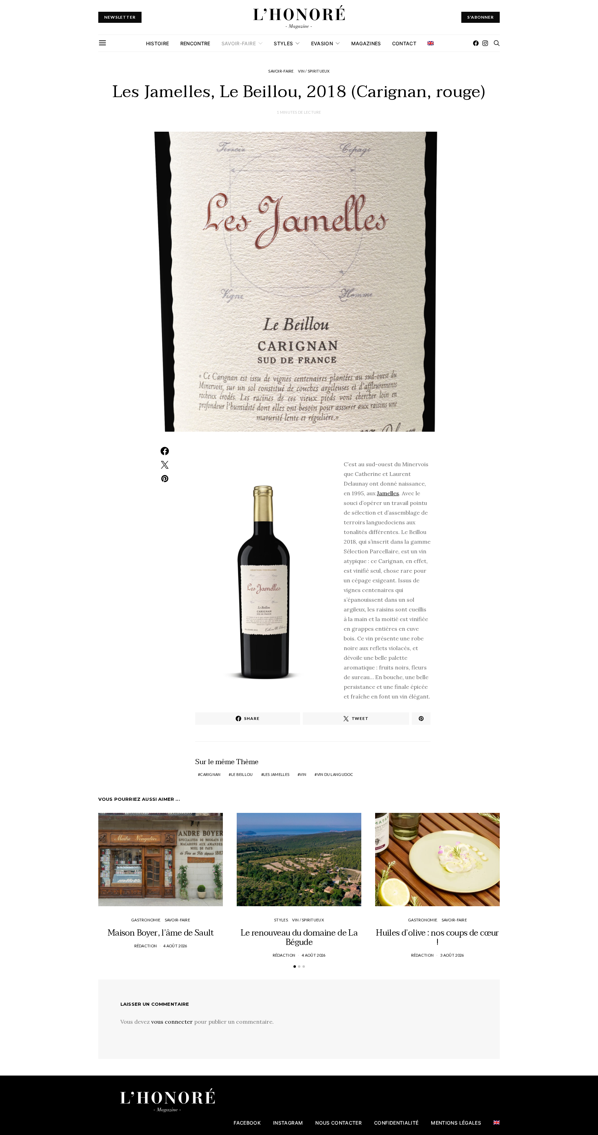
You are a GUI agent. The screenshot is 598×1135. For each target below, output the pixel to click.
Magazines (366, 43)
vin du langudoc (335, 774)
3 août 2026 (452, 955)
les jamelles (276, 774)
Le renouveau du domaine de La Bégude (299, 937)
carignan (210, 774)
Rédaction (145, 946)
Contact (404, 43)
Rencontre (195, 43)
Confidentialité (396, 1123)
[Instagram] (485, 43)
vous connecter (172, 1021)
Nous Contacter (338, 1123)
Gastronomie (145, 920)
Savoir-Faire (238, 43)
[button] (294, 966)
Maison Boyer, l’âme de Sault (161, 933)
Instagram (288, 1123)
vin (303, 774)
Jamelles (388, 493)
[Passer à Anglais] (430, 43)
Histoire (157, 43)
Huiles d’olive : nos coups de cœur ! (437, 937)
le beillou (242, 774)
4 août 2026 (175, 946)
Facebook (247, 1123)
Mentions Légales (456, 1123)
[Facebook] (476, 43)
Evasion (322, 43)
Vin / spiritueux (313, 71)
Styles (283, 43)
